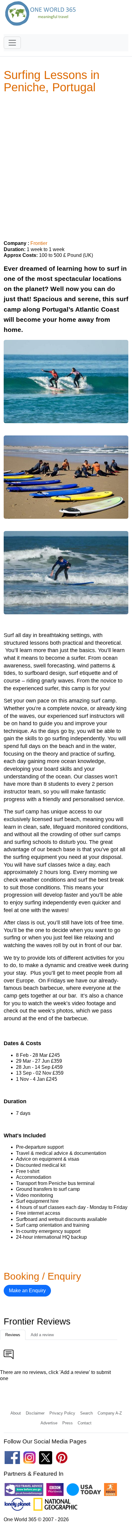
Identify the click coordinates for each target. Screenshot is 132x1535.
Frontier (38, 243)
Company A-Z (110, 1413)
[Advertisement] (66, 164)
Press (67, 1423)
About (15, 1413)
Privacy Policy (62, 1413)
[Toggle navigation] (12, 43)
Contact (84, 1423)
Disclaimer (35, 1413)
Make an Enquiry (27, 1290)
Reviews (12, 1334)
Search (86, 1413)
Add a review (42, 1334)
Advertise (49, 1423)
